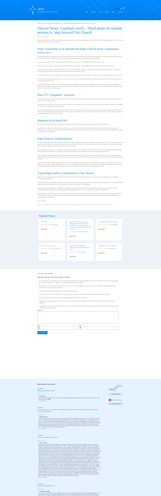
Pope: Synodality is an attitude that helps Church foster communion (78, 48)
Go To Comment (42, 401)
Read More (44, 229)
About (114, 12)
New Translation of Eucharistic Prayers (108, 221)
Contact (121, 12)
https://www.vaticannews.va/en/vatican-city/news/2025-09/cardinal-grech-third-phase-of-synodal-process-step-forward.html (75, 204)
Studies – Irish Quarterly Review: (47, 437)
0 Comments (84, 231)
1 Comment (55, 224)
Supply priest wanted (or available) (107, 245)
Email (80, 325)
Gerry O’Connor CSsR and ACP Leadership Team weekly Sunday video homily (79, 247)
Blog (100, 12)
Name (39, 325)
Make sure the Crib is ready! (48, 245)
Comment (40, 310)
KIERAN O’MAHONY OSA (46, 390)
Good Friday (44, 221)
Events (107, 12)
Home (86, 12)
